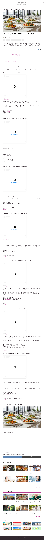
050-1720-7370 (7, 204)
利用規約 (18, 537)
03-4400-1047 (7, 156)
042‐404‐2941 (7, 252)
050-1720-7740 (7, 111)
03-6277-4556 (25, 204)
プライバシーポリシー (24, 537)
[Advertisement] (12, 444)
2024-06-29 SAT (7, 38)
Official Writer (7, 37)
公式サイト (5, 114)
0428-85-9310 (7, 394)
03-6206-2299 (7, 299)
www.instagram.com (6, 144)
